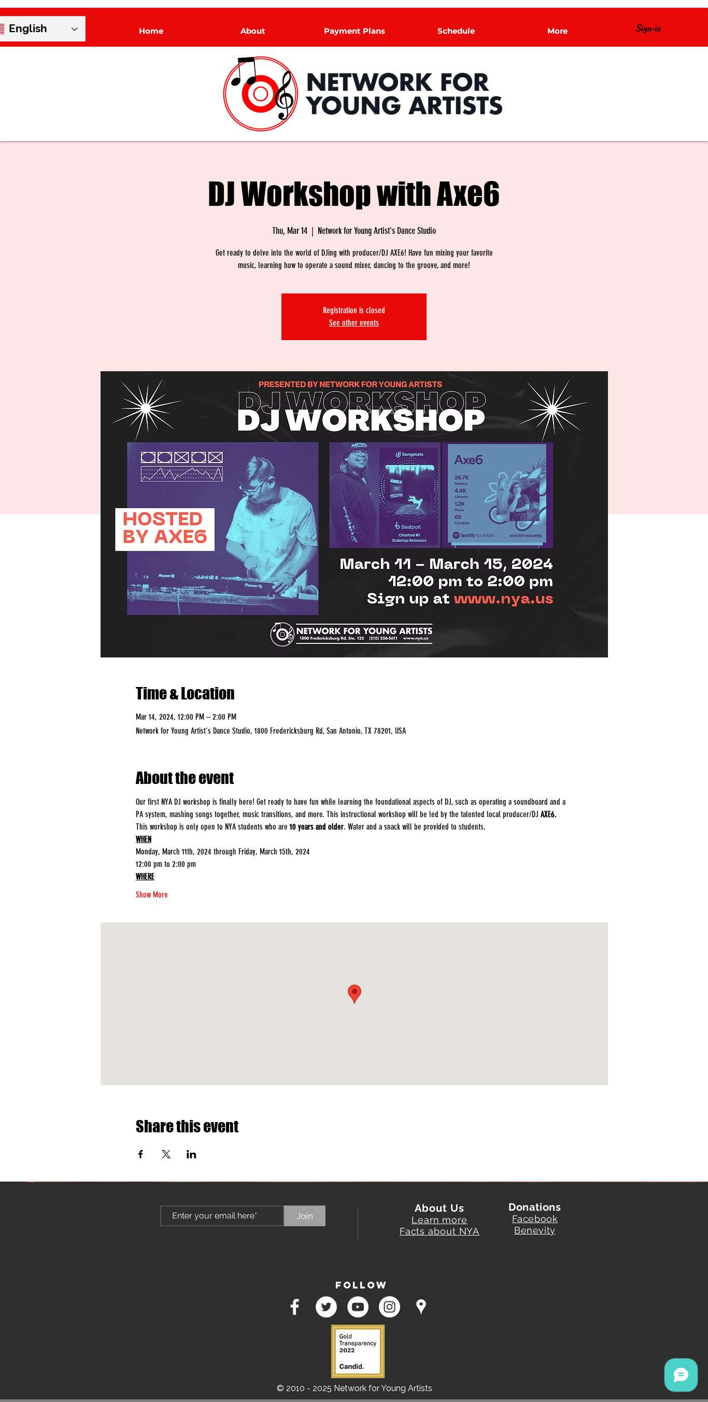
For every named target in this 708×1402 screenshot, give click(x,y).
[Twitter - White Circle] (326, 1306)
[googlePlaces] (421, 1306)
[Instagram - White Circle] (389, 1306)
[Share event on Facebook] (141, 1154)
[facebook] (294, 1306)
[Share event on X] (166, 1154)
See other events (354, 323)
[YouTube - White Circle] (358, 1306)
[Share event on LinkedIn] (191, 1154)
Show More (152, 895)
